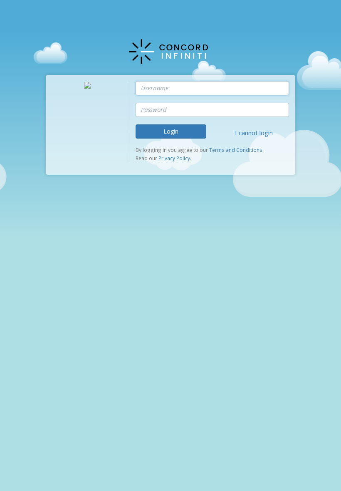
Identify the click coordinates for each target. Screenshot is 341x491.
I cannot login (254, 133)
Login (170, 131)
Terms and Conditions (235, 149)
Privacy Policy (174, 158)
